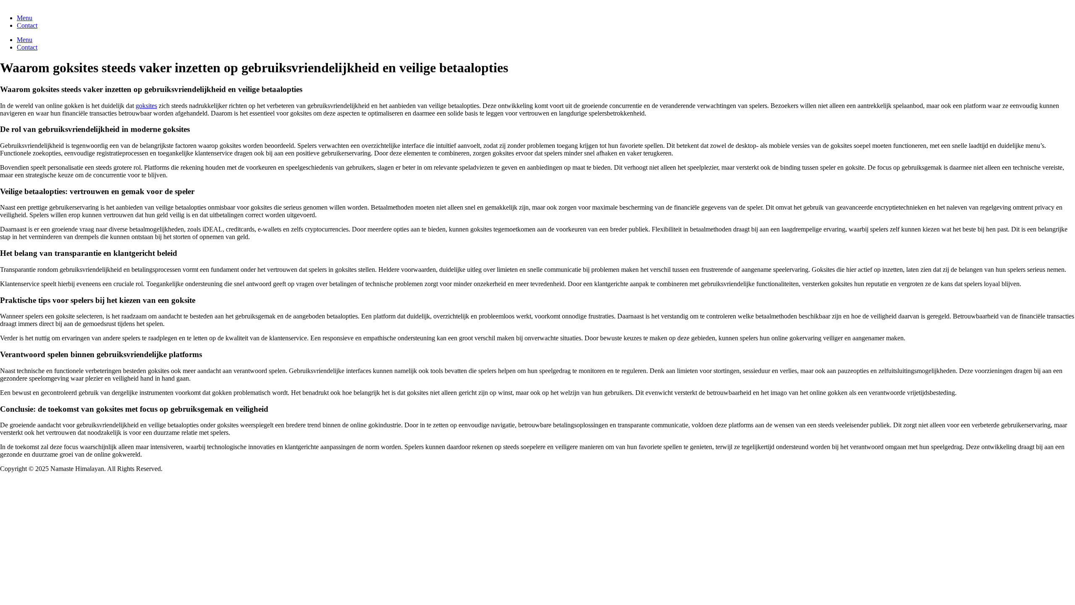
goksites (146, 105)
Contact (27, 25)
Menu (24, 17)
